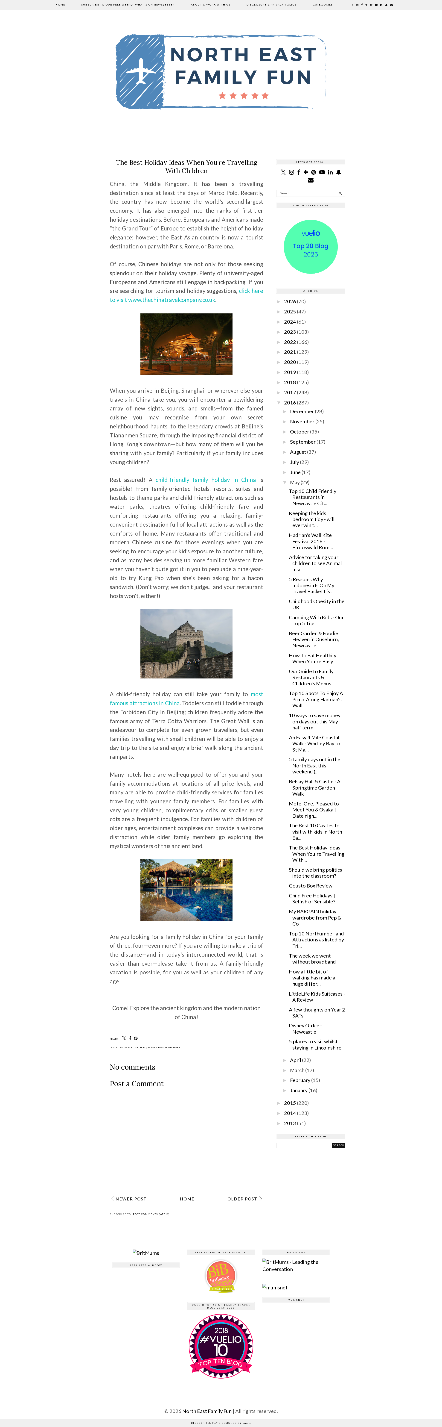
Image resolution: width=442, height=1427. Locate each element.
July (294, 462)
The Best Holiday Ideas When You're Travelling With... (316, 853)
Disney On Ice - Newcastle (305, 1028)
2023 (290, 332)
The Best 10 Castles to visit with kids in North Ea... (315, 831)
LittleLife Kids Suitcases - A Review (317, 997)
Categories (323, 4)
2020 (290, 362)
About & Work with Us (210, 4)
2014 (290, 1113)
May (295, 482)
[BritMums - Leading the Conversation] (296, 1269)
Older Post (242, 1198)
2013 (290, 1123)
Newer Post (131, 1198)
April (295, 1060)
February (300, 1080)
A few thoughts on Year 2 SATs (317, 1012)
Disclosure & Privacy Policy (272, 4)
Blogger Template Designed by (221, 1422)
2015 (290, 1103)
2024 (290, 321)
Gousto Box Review (310, 885)
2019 (290, 372)
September (303, 442)
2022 (290, 342)
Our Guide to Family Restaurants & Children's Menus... (312, 677)
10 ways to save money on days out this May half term (314, 721)
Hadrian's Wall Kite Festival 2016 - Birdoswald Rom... (311, 541)
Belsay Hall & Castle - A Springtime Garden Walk (314, 787)
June (295, 472)
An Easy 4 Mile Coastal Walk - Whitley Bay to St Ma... (314, 743)
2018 (290, 382)
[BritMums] (146, 1253)
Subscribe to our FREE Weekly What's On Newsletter (128, 4)
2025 (290, 311)
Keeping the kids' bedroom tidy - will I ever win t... (313, 519)
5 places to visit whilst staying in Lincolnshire (315, 1044)
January (299, 1090)
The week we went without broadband (312, 958)
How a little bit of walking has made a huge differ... (312, 977)
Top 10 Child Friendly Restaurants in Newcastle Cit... (312, 497)
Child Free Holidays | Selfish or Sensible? (312, 898)
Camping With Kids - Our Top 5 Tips (316, 620)
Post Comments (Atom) (151, 1214)
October (299, 431)
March (297, 1070)
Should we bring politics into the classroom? (315, 873)
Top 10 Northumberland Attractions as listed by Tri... (316, 939)
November (302, 421)
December (302, 411)
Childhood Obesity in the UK (316, 604)
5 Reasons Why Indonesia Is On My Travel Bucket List (311, 585)
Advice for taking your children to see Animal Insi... (315, 563)
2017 (290, 392)
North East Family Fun (207, 1411)
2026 (290, 301)
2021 (290, 352)
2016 (290, 402)
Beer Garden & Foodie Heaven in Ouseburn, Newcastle (314, 639)
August (298, 452)
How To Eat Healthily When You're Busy (312, 658)
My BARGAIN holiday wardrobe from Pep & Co (315, 917)
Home (60, 4)
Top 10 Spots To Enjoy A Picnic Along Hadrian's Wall (316, 699)
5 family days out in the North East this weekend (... (314, 765)
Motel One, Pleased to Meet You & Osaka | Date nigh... (314, 809)
